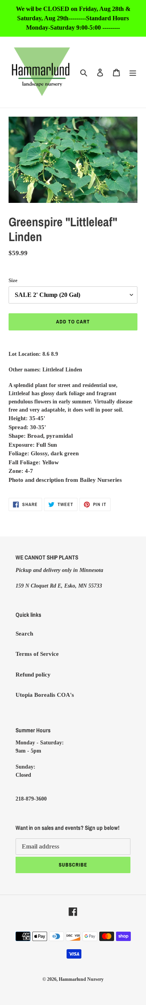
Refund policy (33, 674)
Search (24, 633)
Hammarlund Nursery (81, 979)
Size (13, 280)
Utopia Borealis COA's (45, 695)
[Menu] (133, 72)
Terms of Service (37, 654)
